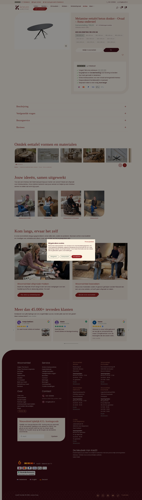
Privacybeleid (89, 242)
